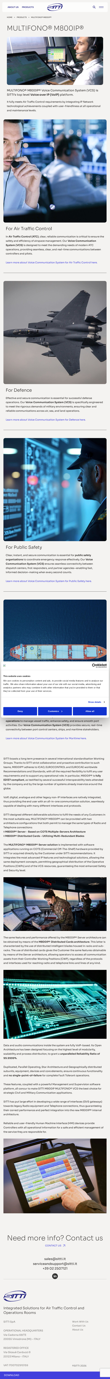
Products (28, 7)
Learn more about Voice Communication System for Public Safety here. (49, 581)
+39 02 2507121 (55, 1268)
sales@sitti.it (55, 1259)
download (11, 1375)
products (22, 17)
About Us (13, 7)
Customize (53, 711)
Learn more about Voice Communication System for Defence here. (46, 419)
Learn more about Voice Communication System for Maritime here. (46, 738)
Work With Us (80, 1321)
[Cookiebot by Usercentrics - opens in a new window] (94, 666)
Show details (94, 702)
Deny (20, 711)
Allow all (90, 711)
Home (9, 17)
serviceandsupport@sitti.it (55, 1264)
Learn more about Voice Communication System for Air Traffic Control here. (51, 262)
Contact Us (53, 1245)
